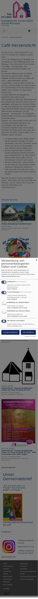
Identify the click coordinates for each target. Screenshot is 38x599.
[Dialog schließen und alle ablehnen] (36, 259)
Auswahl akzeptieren (10, 332)
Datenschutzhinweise (8, 276)
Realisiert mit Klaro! (30, 336)
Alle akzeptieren (28, 332)
